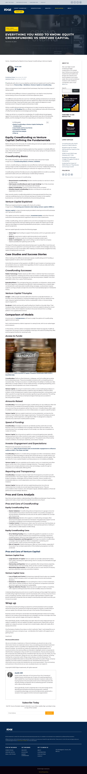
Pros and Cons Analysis (19, 131)
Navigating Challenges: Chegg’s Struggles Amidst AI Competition (70, 159)
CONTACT (40, 756)
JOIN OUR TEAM (42, 754)
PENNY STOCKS (9, 750)
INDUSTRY (24, 750)
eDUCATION (24, 752)
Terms (40, 772)
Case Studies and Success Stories (22, 128)
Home (7, 61)
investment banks (36, 215)
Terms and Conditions (22, 740)
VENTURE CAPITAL (10, 752)
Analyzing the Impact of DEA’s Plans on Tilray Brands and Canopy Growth (70, 165)
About (69, 8)
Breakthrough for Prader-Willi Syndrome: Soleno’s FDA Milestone (70, 149)
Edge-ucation (59, 8)
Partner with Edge (21, 2)
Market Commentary (20, 8)
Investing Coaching (12, 29)
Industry (48, 8)
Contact (43, 2)
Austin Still (18, 66)
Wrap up (15, 133)
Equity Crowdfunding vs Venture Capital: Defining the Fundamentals (28, 125)
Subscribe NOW (34, 2)
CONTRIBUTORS (42, 752)
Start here (19, 11)
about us (64, 84)
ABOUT (39, 750)
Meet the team (9, 2)
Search (64, 88)
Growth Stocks (36, 8)
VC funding (18, 109)
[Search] (58, 2)
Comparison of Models (19, 129)
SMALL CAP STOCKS (10, 754)
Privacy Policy (45, 772)
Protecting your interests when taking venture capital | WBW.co (34, 207)
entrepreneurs (20, 318)
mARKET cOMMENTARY (25, 755)
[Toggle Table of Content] (46, 122)
